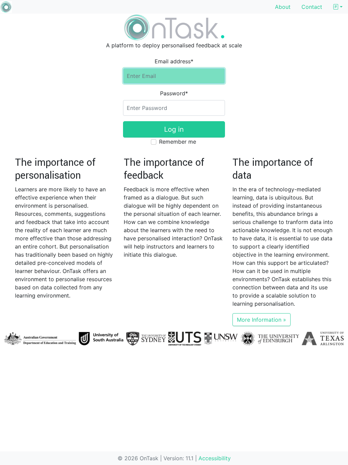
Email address (174, 61)
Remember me (177, 141)
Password (174, 93)
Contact (311, 6)
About (283, 6)
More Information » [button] (261, 319)
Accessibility (214, 458)
